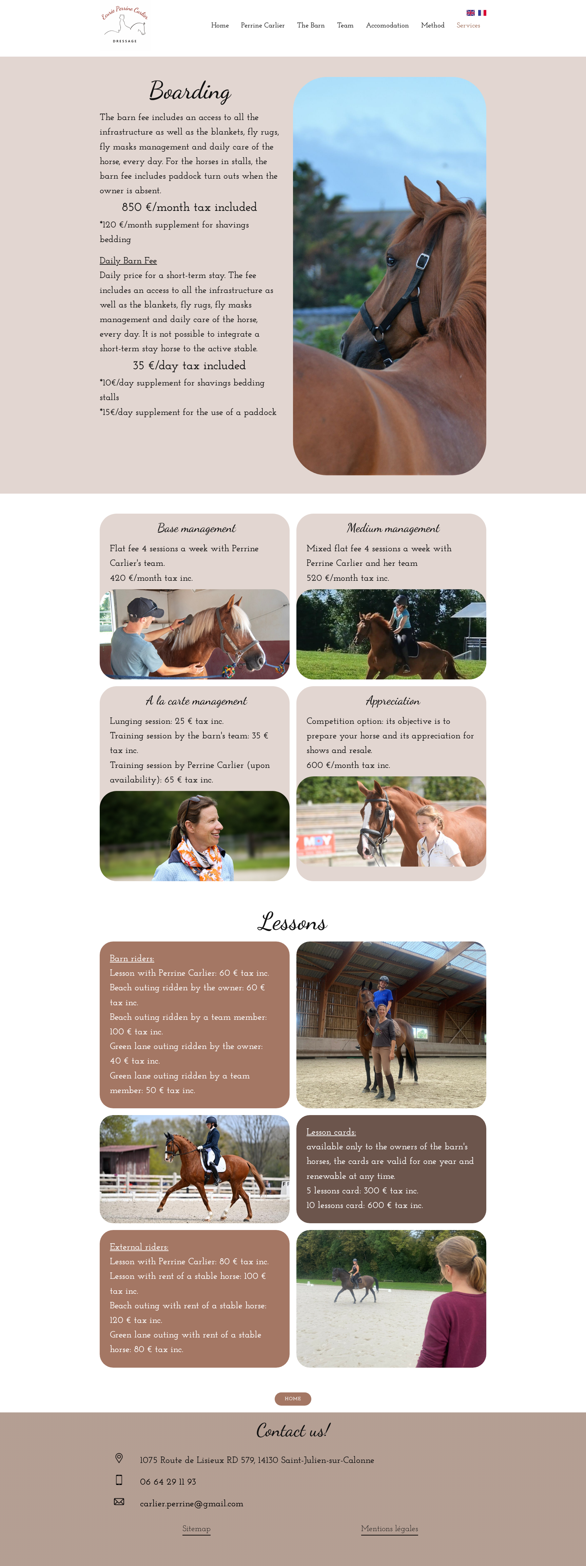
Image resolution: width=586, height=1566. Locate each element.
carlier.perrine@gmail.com (191, 1504)
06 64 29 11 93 (168, 1482)
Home (220, 25)
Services (468, 25)
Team (345, 25)
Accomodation (387, 25)
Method (433, 25)
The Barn (311, 25)
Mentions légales (389, 1529)
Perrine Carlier (263, 25)
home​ (293, 1399)
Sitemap (196, 1529)
